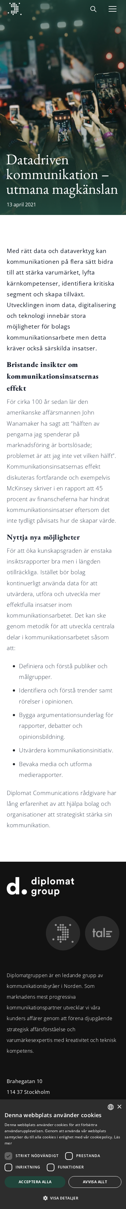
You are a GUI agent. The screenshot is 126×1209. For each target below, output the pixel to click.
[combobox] (111, 1107)
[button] (63, 1198)
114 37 (15, 1092)
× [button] (119, 1107)
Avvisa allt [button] (95, 1181)
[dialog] (63, 1154)
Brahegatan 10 (25, 1081)
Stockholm (37, 1092)
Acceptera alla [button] (35, 1181)
